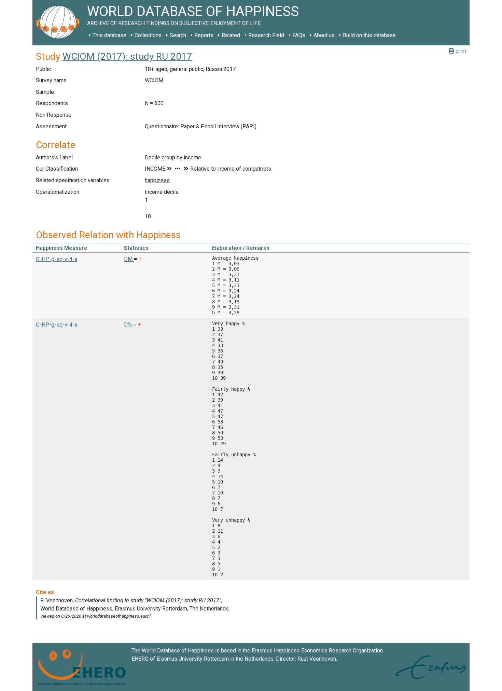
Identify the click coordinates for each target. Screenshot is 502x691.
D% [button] (128, 324)
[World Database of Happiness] (59, 22)
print (460, 51)
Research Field (266, 35)
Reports (203, 35)
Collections (148, 35)
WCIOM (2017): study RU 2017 (127, 56)
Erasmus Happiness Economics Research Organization (317, 650)
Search (178, 35)
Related (231, 35)
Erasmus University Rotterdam (192, 659)
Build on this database (369, 35)
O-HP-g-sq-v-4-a (56, 259)
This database (109, 35)
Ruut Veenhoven (316, 659)
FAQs (298, 35)
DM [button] (129, 259)
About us (324, 35)
